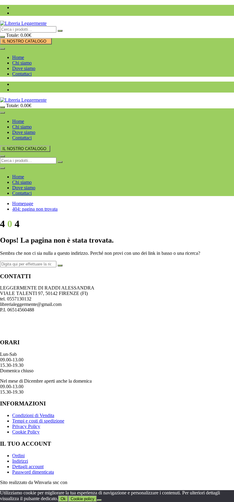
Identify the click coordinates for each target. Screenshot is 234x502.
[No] (99, 500)
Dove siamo (23, 68)
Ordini (18, 455)
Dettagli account (28, 466)
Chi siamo (22, 62)
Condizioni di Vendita (33, 415)
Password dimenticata (33, 472)
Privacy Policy (26, 426)
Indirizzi (20, 461)
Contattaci (22, 73)
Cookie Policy (26, 431)
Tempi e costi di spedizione (38, 420)
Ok (63, 499)
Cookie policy (82, 499)
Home (18, 57)
